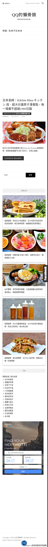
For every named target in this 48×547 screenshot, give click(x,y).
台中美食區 (9, 379)
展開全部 (6, 377)
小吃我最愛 (9, 391)
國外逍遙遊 (9, 411)
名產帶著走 (9, 408)
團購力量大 (9, 402)
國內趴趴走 (9, 396)
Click (45, 273)
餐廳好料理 (9, 382)
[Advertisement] (24, 69)
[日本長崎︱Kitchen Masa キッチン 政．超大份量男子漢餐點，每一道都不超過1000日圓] (24, 132)
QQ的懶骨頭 (24, 15)
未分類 (7, 416)
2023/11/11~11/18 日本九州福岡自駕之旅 (17, 113)
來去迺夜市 (9, 394)
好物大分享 (9, 405)
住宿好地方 (9, 399)
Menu (7, 3)
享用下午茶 (9, 385)
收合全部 (13, 377)
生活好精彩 (9, 413)
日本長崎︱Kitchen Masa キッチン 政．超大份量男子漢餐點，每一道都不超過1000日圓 (23, 105)
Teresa (6, 116)
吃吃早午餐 (9, 388)
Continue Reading (13, 158)
